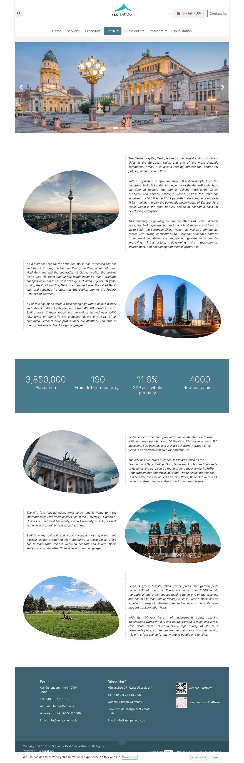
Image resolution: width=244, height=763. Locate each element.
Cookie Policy (130, 757)
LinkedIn (113, 709)
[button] (19, 13)
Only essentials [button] (198, 757)
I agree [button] (215, 757)
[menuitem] (56, 31)
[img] (23, 87)
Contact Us (218, 13)
